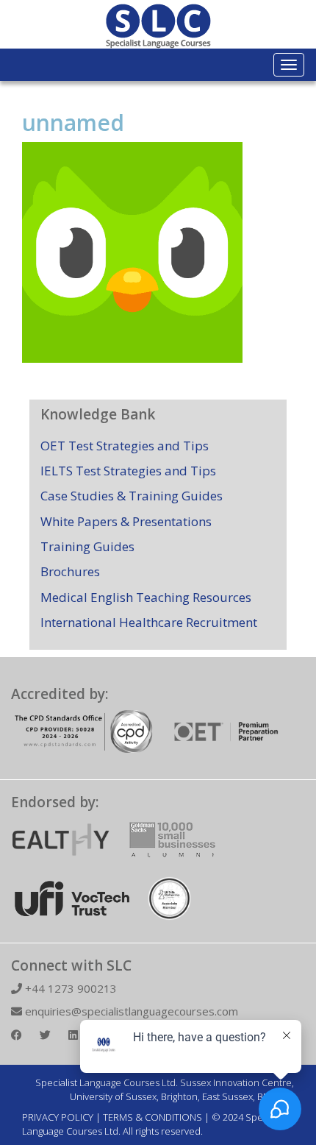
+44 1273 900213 (69, 988)
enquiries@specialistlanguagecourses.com (130, 1011)
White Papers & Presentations (126, 521)
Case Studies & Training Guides (131, 495)
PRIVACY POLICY (57, 1117)
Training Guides (87, 546)
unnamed (73, 122)
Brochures (70, 571)
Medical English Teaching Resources (145, 597)
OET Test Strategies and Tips (124, 445)
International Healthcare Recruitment (148, 622)
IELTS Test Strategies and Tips (128, 470)
